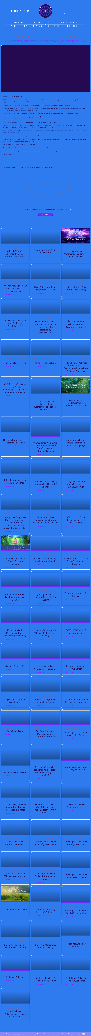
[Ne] (89, 1034)
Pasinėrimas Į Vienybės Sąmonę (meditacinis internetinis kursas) (15, 807)
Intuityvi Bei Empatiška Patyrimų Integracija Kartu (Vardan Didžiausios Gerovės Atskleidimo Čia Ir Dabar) (15, 522)
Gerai (83, 1033)
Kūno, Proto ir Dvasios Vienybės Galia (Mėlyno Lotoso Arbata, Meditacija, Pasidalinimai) (45, 327)
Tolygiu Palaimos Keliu (15, 362)
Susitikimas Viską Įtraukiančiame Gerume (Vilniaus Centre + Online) (45, 520)
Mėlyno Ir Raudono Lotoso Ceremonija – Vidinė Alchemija (76, 484)
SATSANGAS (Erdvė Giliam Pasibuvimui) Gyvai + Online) (75, 520)
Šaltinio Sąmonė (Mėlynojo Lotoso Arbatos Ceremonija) (76, 324)
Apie (14, 26)
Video (25, 26)
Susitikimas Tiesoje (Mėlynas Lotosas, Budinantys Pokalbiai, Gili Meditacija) (45, 405)
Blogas (37, 26)
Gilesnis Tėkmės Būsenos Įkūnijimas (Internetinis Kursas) (15, 254)
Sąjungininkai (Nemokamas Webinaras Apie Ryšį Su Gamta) (76, 403)
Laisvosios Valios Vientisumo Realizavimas (45, 667)
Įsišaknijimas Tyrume (15, 731)
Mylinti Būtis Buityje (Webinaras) (15, 700)
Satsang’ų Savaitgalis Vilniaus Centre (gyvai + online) (45, 633)
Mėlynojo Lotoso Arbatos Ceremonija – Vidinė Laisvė (15, 443)
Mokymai (20, 23)
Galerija (54, 26)
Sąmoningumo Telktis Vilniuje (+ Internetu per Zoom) (15, 597)
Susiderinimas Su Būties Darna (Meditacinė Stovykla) (76, 561)
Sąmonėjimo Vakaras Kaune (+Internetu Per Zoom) (45, 597)
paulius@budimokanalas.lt (10, 161)
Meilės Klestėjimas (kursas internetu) (76, 805)
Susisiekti (73, 26)
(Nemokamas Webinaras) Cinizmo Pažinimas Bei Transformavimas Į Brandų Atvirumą (45, 446)
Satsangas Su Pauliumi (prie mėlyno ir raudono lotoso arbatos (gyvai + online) (45, 771)
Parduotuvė (69, 23)
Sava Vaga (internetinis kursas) (76, 594)
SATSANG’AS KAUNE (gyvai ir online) (76, 631)
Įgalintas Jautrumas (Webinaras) (75, 667)
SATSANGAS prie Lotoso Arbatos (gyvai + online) (76, 700)
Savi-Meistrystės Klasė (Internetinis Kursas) (45, 288)
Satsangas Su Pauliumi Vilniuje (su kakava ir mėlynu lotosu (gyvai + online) (45, 808)
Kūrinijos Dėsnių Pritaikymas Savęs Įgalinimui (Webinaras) (15, 633)
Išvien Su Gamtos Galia (15, 772)
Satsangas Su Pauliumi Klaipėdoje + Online (76, 733)
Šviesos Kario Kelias (15, 666)
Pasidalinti (45, 214)
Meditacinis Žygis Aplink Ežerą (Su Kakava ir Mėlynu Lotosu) (15, 288)
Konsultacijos (44, 23)
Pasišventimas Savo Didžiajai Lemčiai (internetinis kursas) (45, 734)
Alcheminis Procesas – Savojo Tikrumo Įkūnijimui (15, 561)
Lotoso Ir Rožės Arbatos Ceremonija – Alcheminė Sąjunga (45, 484)
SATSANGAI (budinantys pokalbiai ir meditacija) (45, 559)
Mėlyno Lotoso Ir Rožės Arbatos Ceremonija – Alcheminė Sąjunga (76, 443)
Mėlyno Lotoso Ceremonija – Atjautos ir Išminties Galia (75, 254)
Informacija (8, 260)
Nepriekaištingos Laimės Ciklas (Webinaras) (76, 768)
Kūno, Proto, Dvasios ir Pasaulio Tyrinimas (15, 481)
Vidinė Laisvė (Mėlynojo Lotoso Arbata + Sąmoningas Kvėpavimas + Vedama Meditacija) (76, 366)
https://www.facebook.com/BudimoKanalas (15, 164)
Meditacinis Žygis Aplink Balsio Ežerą (45, 251)
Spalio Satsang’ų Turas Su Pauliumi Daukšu (45, 700)
